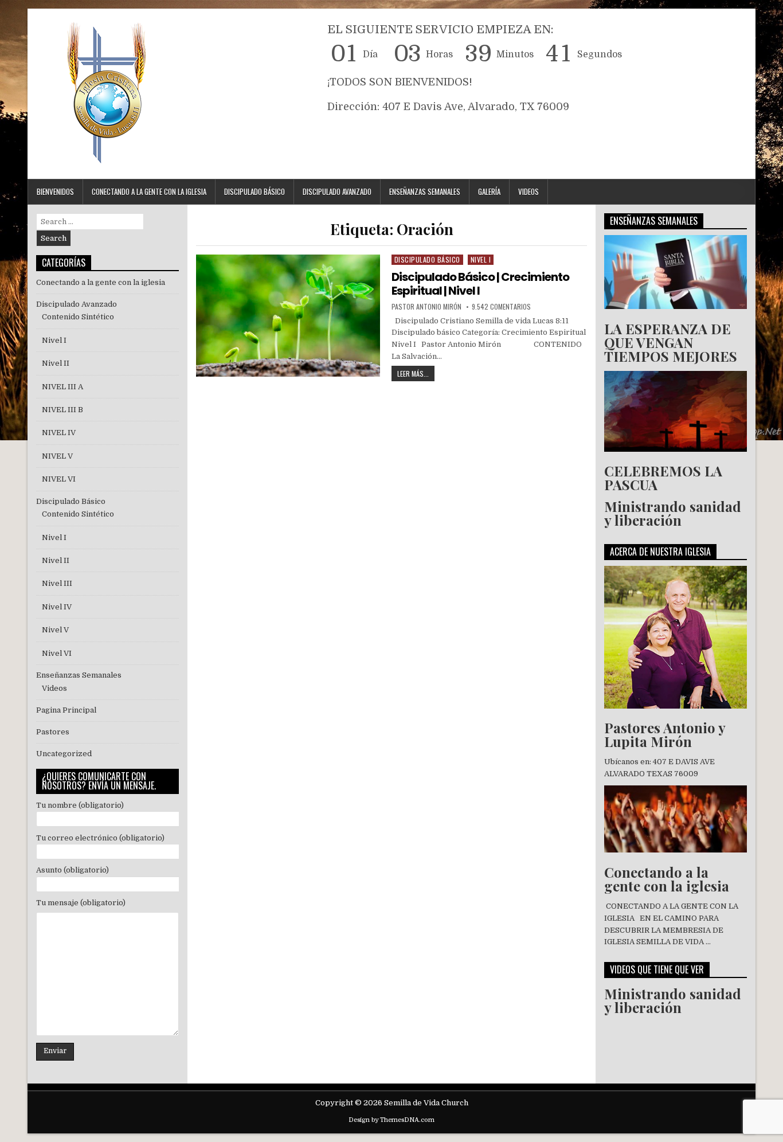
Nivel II (55, 363)
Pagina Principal (66, 710)
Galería (489, 191)
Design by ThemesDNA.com (391, 1120)
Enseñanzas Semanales (424, 191)
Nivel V (55, 629)
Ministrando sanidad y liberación (672, 513)
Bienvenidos (55, 191)
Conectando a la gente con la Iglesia (149, 191)
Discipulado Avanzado (337, 191)
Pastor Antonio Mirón (426, 306)
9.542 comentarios (501, 306)
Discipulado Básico (254, 191)
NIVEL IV (59, 432)
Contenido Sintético (78, 316)
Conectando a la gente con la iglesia (100, 282)
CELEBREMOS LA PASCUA (663, 478)
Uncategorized (64, 753)
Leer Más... (415, 372)
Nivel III (57, 583)
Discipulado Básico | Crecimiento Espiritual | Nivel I (480, 284)
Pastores (52, 732)
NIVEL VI (59, 479)
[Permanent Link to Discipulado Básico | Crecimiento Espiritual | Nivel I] (287, 316)
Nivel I (481, 259)
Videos (528, 191)
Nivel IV (57, 607)
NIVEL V (59, 456)
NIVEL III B (62, 409)
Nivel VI (57, 653)
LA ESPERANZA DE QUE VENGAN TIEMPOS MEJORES (670, 342)
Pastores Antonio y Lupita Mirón (664, 734)
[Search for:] (90, 221)
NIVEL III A (62, 386)
